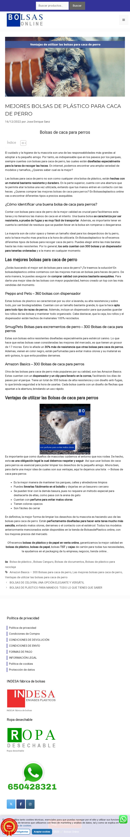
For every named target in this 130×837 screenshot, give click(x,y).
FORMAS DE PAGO (20, 651)
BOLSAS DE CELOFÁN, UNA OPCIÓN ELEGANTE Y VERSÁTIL (47, 582)
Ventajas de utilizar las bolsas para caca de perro (36, 577)
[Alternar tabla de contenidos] (21, 143)
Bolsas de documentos (69, 561)
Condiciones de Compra (24, 633)
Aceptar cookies (42, 831)
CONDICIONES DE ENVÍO (24, 645)
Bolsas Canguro (43, 561)
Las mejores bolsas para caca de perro (97, 572)
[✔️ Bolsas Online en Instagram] (30, 804)
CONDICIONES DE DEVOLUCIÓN (29, 639)
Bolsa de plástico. (21, 561)
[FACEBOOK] (20, 804)
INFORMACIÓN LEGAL (23, 657)
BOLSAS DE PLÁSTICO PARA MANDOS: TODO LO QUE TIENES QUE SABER (56, 587)
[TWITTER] (11, 804)
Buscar (77, 5)
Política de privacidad (22, 627)
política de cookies (21, 825)
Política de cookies (21, 663)
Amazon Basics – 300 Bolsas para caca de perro (40, 572)
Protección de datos (22, 669)
